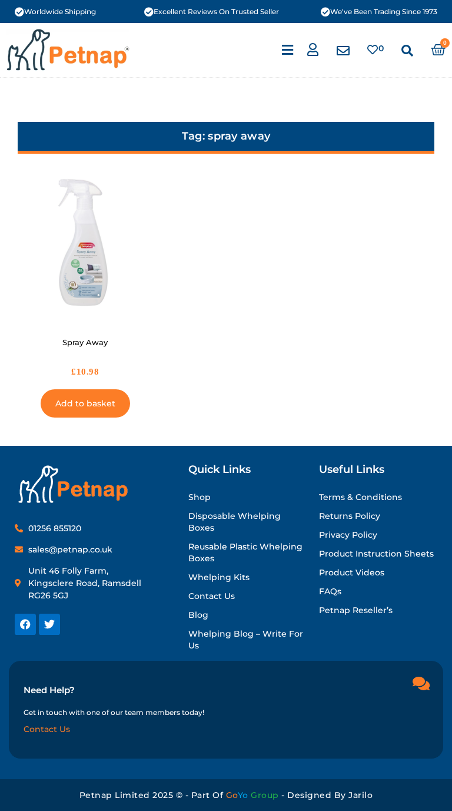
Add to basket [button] (85, 403)
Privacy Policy (348, 534)
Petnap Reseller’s (356, 610)
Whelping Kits (219, 577)
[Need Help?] (420, 683)
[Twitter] (49, 624)
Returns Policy (349, 516)
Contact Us (211, 596)
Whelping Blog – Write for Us (245, 639)
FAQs (330, 591)
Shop (199, 497)
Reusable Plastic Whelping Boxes (245, 552)
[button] (287, 50)
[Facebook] (25, 624)
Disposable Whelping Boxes (234, 522)
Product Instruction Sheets (376, 553)
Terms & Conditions (360, 497)
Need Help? (49, 690)
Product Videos (351, 572)
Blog (198, 615)
